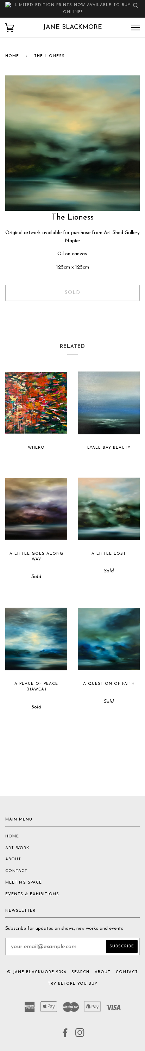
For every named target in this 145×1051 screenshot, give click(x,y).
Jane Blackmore (72, 27)
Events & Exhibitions (32, 894)
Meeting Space (23, 883)
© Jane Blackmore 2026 (36, 972)
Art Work (17, 848)
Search (80, 972)
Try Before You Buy (72, 984)
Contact (16, 871)
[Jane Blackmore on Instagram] (80, 1035)
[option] (72, 143)
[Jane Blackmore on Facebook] (65, 1035)
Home (12, 56)
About (13, 859)
